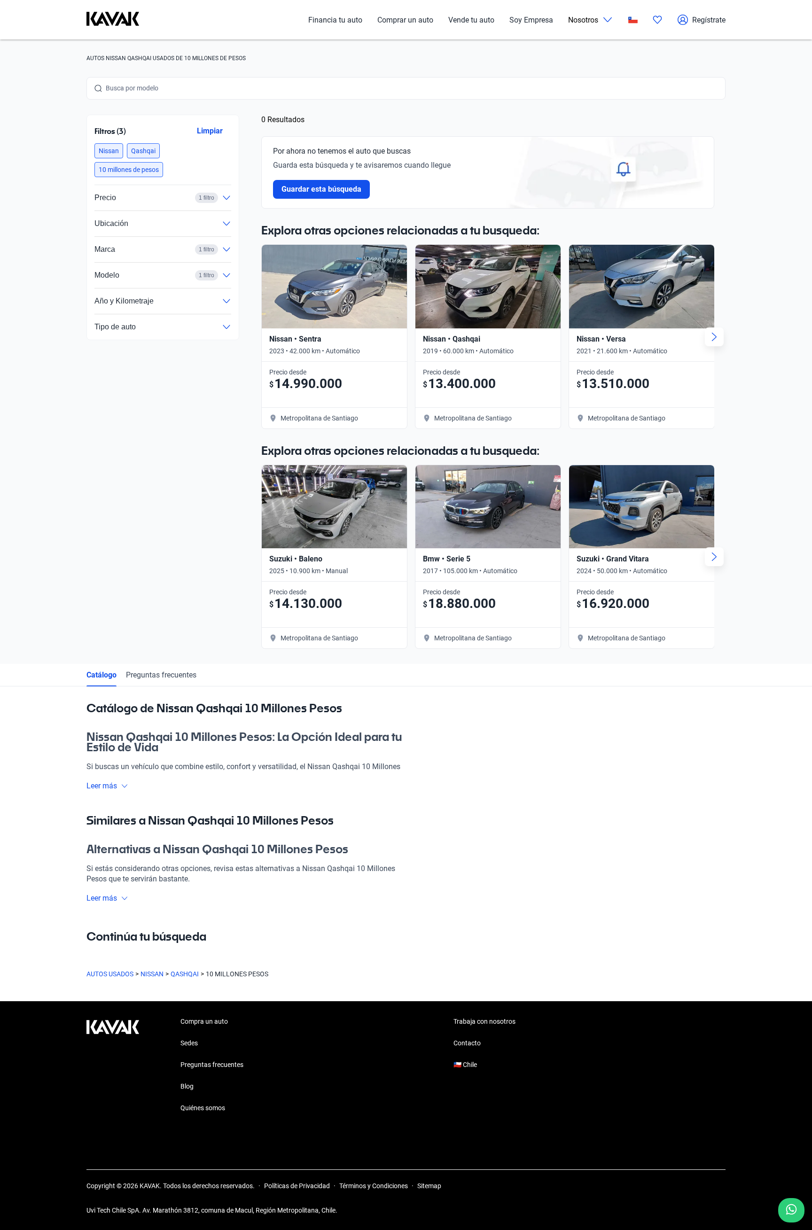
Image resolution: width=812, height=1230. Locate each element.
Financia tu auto (335, 20)
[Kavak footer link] (112, 1065)
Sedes (189, 1043)
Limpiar (210, 130)
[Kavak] (112, 20)
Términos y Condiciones (373, 1186)
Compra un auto (204, 1021)
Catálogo (101, 674)
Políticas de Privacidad (297, 1186)
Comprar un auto (405, 20)
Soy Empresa (531, 20)
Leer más (101, 785)
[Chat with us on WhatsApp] (791, 1210)
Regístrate (709, 20)
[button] (108, 150)
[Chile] (633, 19)
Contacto (467, 1043)
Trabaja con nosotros (484, 1021)
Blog (187, 1086)
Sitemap (429, 1186)
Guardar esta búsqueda (321, 189)
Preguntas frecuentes (161, 674)
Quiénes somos (202, 1108)
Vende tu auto (471, 20)
